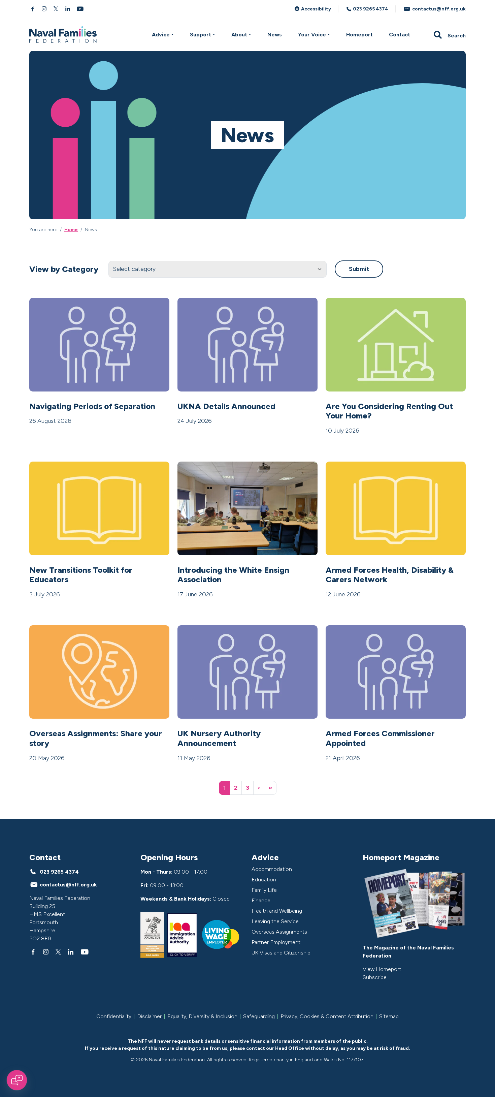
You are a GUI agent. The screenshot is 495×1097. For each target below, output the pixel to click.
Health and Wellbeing (277, 911)
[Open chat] (17, 1080)
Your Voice (312, 34)
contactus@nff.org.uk (438, 9)
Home (71, 229)
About (239, 34)
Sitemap (389, 1016)
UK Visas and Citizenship (281, 952)
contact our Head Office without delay (292, 1048)
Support (200, 34)
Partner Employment (276, 942)
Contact (399, 34)
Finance (261, 900)
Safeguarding (259, 1016)
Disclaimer (149, 1016)
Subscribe (375, 977)
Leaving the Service (275, 921)
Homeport (359, 34)
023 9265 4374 (370, 9)
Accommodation (272, 869)
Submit (359, 269)
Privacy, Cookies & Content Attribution (326, 1016)
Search (456, 35)
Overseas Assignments (279, 932)
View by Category (63, 269)
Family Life (264, 890)
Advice (161, 34)
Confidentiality (113, 1016)
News (274, 34)
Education (264, 879)
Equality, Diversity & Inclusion (202, 1016)
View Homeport (382, 969)
